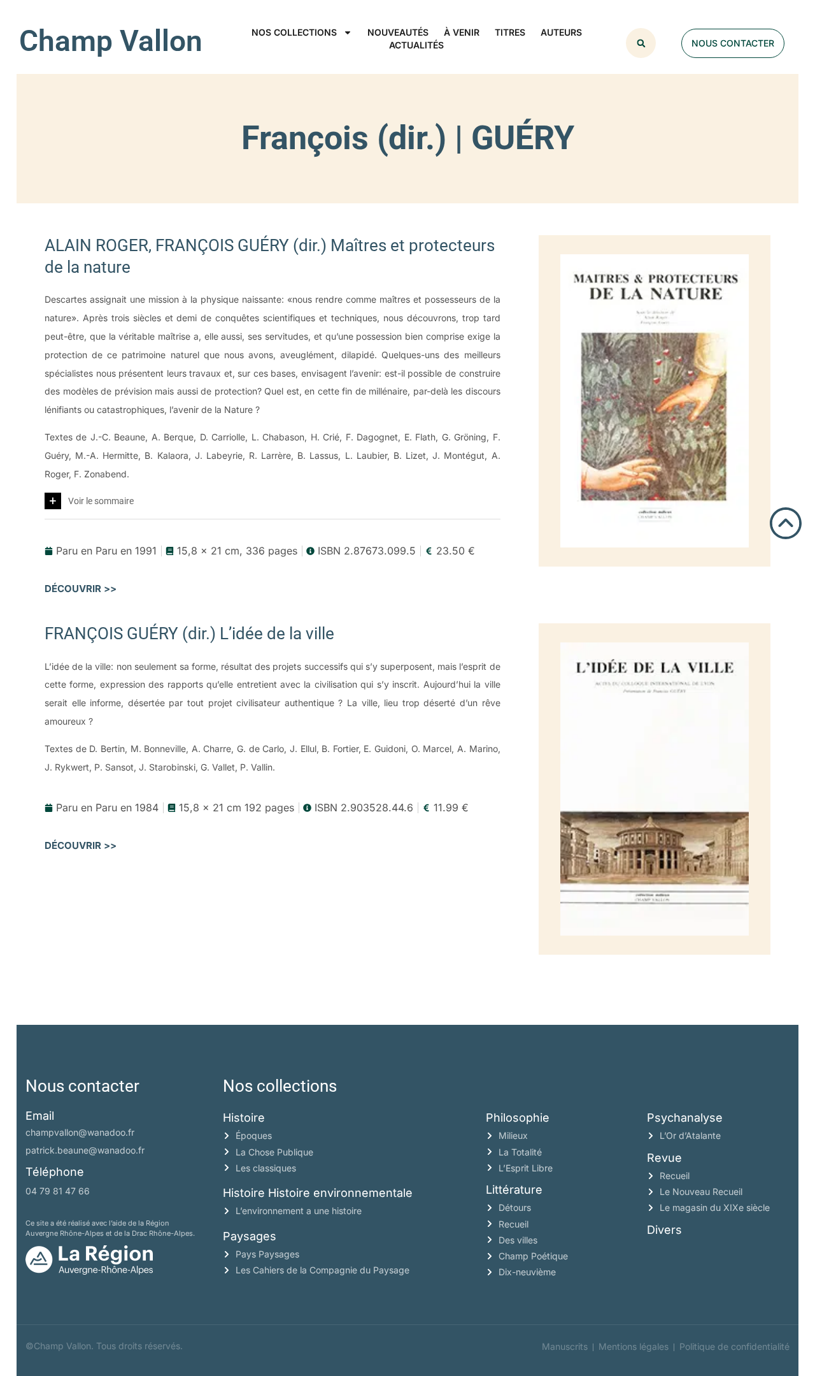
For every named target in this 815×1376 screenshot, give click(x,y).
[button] (641, 43)
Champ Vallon (110, 41)
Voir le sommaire (101, 501)
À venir (461, 32)
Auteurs (561, 32)
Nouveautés (398, 32)
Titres (510, 32)
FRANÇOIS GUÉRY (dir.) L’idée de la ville (189, 633)
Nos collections (294, 32)
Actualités (416, 45)
